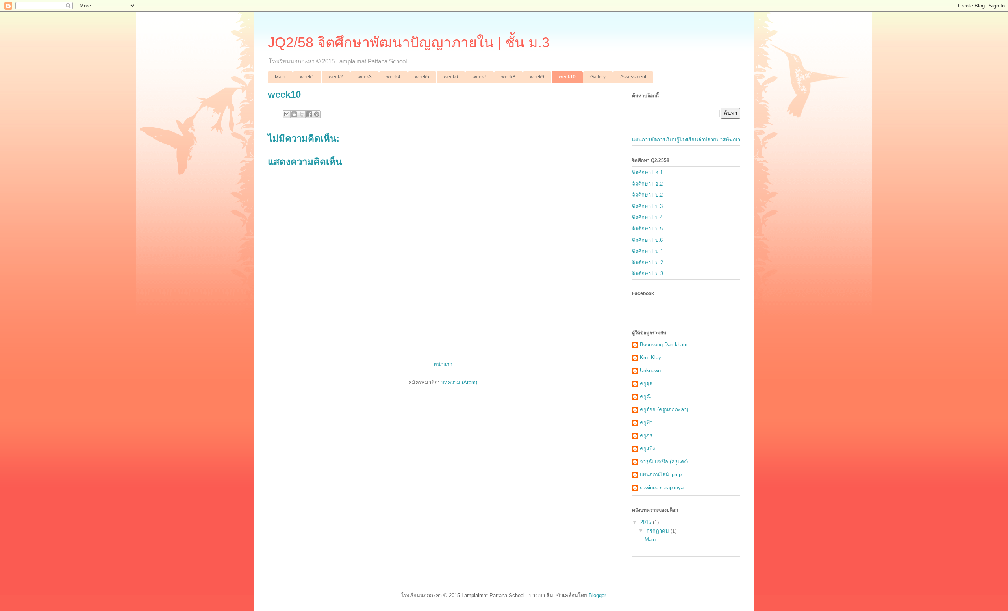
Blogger (597, 595)
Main (280, 77)
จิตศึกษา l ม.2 (647, 263)
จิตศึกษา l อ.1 (647, 172)
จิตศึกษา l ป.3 (647, 206)
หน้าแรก (443, 364)
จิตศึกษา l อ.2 (647, 184)
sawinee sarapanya (662, 487)
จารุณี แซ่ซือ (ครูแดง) (664, 461)
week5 (422, 77)
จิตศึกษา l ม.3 (647, 274)
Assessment (633, 77)
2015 (646, 522)
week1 (307, 77)
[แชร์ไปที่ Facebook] (309, 114)
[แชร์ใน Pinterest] (317, 114)
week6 (451, 77)
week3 (365, 77)
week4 (393, 77)
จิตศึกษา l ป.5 (647, 229)
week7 (479, 77)
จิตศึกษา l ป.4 (647, 217)
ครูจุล (646, 383)
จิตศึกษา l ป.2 (647, 195)
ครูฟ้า (646, 422)
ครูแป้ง (647, 448)
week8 (508, 77)
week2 (336, 77)
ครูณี (645, 396)
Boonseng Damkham (663, 344)
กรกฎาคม (659, 531)
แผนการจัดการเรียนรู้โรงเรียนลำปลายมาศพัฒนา (686, 140)
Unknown (650, 370)
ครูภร (646, 435)
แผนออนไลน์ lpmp (661, 474)
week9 (537, 77)
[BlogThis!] (294, 114)
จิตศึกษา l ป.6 (647, 240)
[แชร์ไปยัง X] (302, 114)
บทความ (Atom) (459, 382)
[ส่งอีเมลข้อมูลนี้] (287, 114)
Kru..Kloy (650, 357)
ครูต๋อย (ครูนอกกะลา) (664, 409)
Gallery (598, 77)
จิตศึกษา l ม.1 (647, 251)
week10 (567, 77)
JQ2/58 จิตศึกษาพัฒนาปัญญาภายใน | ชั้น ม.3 (409, 42)
